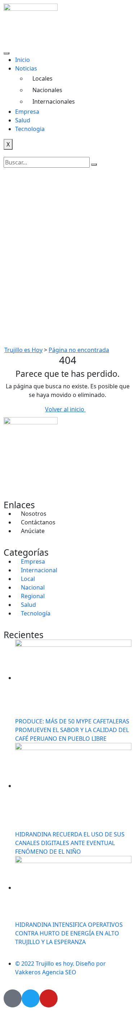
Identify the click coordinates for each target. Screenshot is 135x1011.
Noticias (35, 68)
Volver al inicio (65, 409)
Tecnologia (30, 129)
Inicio (22, 60)
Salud (22, 120)
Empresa (27, 112)
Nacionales (47, 90)
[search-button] (94, 164)
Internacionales (53, 101)
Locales (42, 78)
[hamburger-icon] (6, 53)
